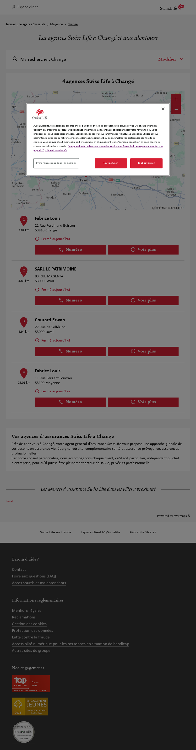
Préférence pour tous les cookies (56, 163)
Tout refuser (110, 163)
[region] (98, 139)
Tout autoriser (146, 163)
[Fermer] (163, 108)
